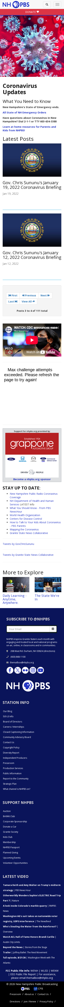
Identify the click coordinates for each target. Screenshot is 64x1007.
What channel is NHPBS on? (16, 788)
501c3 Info (8, 716)
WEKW (54, 970)
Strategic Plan (10, 783)
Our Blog (7, 711)
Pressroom (8, 763)
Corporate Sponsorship (15, 821)
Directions (15, 1001)
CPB (40, 988)
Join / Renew (30, 1001)
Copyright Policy (11, 747)
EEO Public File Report (23, 974)
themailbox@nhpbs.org (22, 662)
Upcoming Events (11, 857)
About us (29, 994)
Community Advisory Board (17, 737)
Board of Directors (12, 721)
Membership (9, 842)
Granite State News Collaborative (29, 533)
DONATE (30, 12)
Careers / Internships (13, 726)
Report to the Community (15, 778)
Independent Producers (15, 757)
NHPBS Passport (11, 847)
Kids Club (7, 837)
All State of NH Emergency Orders (24, 112)
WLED (44, 970)
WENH (34, 970)
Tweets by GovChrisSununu (18, 544)
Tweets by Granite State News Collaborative (28, 554)
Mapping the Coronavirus (24, 529)
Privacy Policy (46, 1001)
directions (49, 651)
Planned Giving (10, 852)
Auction (7, 811)
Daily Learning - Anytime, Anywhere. (14, 599)
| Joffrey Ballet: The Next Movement (25, 952)
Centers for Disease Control (26, 518)
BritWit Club (9, 816)
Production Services (13, 768)
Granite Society (10, 831)
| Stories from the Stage (25, 947)
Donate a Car (9, 826)
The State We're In (47, 597)
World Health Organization (25, 515)
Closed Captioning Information (18, 732)
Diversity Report (11, 752)
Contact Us (8, 742)
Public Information (12, 773)
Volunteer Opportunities (15, 862)
